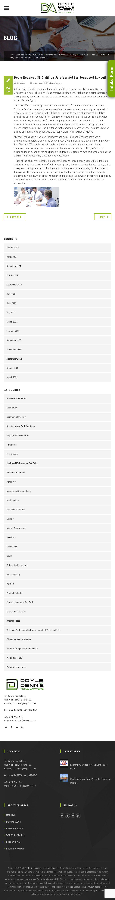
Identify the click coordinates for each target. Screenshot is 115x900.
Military (10, 519)
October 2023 (13, 275)
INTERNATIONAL (13, 842)
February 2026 (13, 247)
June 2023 (11, 303)
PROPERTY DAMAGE (15, 849)
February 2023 (13, 331)
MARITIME (10, 815)
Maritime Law (13, 500)
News (9, 556)
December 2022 (14, 340)
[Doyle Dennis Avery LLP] (57, 8)
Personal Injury (13, 574)
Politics (10, 583)
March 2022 (12, 377)
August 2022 (12, 368)
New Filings (12, 546)
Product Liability (14, 593)
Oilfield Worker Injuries (17, 565)
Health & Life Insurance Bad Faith (22, 463)
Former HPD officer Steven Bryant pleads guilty (89, 767)
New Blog (11, 537)
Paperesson (20, 172)
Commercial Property (16, 417)
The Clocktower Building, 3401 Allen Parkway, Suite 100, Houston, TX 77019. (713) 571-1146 (20, 700)
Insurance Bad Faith (16, 472)
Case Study (12, 407)
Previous (15, 217)
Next (102, 217)
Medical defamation (16, 509)
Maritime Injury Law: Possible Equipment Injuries (90, 781)
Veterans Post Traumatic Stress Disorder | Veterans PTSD (33, 630)
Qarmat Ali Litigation (16, 611)
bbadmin (21, 83)
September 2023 (14, 284)
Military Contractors (16, 528)
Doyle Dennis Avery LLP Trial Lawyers (42, 868)
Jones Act (11, 481)
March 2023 (12, 321)
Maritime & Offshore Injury (47, 83)
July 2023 (11, 294)
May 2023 (11, 312)
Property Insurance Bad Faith (20, 602)
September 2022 (14, 358)
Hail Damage (12, 454)
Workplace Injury (14, 658)
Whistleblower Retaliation (19, 639)
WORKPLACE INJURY (15, 835)
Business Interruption (17, 398)
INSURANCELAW (13, 822)
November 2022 (14, 349)
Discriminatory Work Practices (21, 426)
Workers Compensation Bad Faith (22, 648)
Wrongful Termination (17, 667)
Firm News (12, 444)
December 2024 (14, 266)
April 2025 (11, 257)
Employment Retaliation (18, 435)
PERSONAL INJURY (14, 828)
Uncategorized (13, 620)
